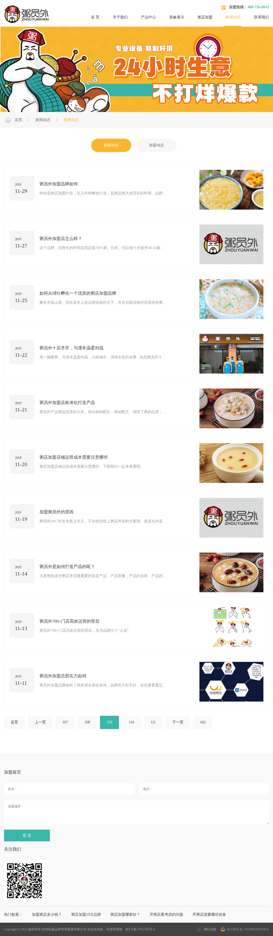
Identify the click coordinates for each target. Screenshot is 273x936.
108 (87, 722)
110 (131, 722)
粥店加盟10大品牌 (86, 915)
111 (153, 722)
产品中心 (148, 17)
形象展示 (176, 17)
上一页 (40, 722)
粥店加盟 (205, 17)
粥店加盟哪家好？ (125, 915)
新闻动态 (233, 17)
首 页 (95, 17)
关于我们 (120, 17)
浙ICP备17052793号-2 (140, 929)
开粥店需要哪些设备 (209, 915)
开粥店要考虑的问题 (166, 915)
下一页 (177, 722)
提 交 (27, 835)
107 (65, 722)
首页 (18, 120)
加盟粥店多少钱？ (47, 915)
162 (203, 722)
